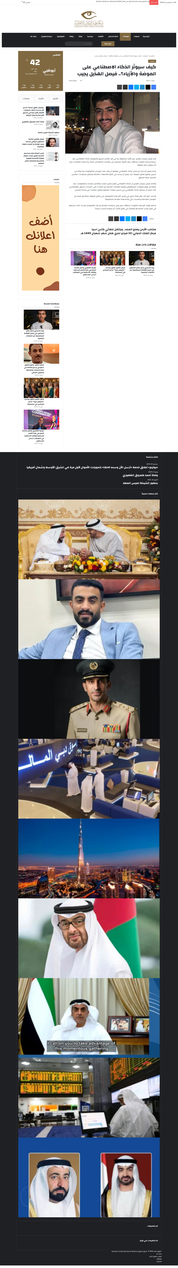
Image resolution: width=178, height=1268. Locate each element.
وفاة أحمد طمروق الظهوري (33, 121)
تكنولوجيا (61, 36)
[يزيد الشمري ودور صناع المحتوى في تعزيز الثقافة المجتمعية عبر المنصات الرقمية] (141, 258)
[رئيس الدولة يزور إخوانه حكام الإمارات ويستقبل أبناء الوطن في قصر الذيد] (89, 938)
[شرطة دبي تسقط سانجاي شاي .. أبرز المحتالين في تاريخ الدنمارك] (89, 699)
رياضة (71, 36)
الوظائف (159, 1258)
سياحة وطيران (46, 36)
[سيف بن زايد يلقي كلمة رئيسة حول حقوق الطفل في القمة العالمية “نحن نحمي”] (89, 1018)
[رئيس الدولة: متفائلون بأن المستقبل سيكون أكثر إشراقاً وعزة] (89, 539)
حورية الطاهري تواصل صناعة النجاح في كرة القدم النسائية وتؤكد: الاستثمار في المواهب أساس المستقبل (84, 271)
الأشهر (55, 98)
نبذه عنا (33, 36)
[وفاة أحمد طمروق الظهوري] (52, 125)
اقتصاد (100, 36)
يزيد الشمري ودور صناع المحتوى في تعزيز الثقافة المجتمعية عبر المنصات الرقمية (141, 270)
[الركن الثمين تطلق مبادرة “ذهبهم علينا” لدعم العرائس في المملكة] (112, 258)
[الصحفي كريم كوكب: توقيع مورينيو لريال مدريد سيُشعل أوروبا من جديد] (89, 619)
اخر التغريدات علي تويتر (149, 1240)
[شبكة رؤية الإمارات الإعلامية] (89, 19)
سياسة (90, 36)
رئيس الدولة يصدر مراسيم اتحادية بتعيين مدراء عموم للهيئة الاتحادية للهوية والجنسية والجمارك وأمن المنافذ (34, 158)
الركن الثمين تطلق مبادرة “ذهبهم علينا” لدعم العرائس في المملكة (114, 270)
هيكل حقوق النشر (155, 1256)
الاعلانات (159, 1261)
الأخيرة (41, 98)
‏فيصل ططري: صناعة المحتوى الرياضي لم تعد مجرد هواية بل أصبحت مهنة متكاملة (33, 142)
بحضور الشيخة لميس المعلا (48, 132)
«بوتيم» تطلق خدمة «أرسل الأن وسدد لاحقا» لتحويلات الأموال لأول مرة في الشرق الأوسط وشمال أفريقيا (33, 111)
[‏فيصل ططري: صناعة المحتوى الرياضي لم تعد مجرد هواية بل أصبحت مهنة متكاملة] (52, 142)
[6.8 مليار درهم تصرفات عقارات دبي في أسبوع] (89, 858)
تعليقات (26, 98)
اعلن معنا (107, 43)
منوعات (126, 36)
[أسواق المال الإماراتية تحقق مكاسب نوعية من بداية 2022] (89, 1098)
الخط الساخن (113, 36)
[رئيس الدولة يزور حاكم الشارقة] (89, 1177)
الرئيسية (146, 36)
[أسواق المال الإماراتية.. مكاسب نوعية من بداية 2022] (89, 779)
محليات (136, 36)
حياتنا (80, 36)
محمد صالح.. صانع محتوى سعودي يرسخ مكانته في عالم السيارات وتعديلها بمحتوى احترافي (34, 368)
